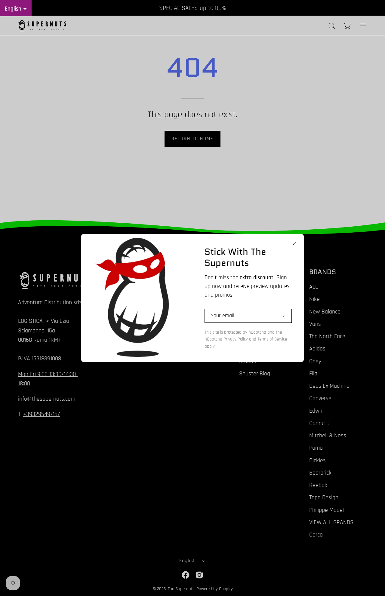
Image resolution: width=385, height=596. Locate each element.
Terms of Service (272, 339)
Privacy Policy (235, 339)
